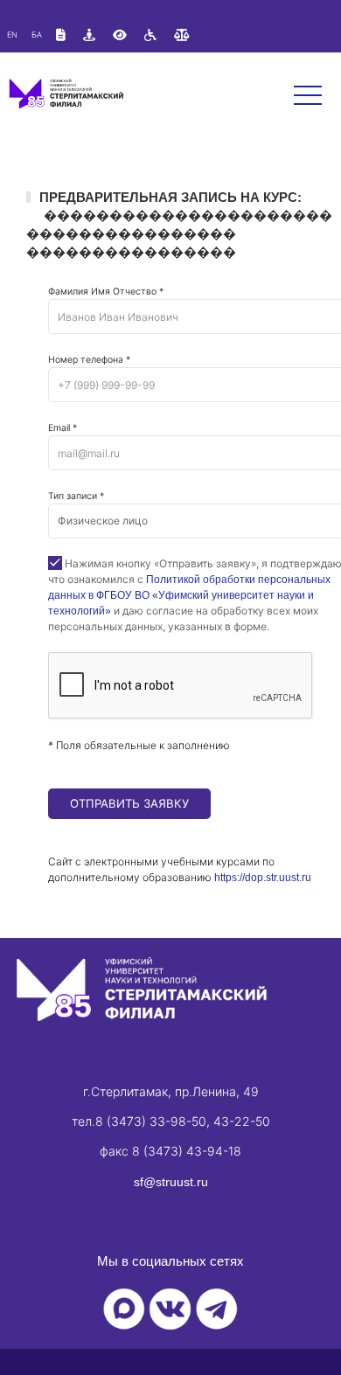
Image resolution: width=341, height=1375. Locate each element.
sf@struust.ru (171, 1182)
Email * (62, 428)
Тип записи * (76, 496)
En (12, 34)
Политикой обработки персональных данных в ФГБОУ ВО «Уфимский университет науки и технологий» (189, 595)
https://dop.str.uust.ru (262, 878)
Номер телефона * (89, 359)
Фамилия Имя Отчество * (106, 291)
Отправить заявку (129, 803)
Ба (36, 34)
